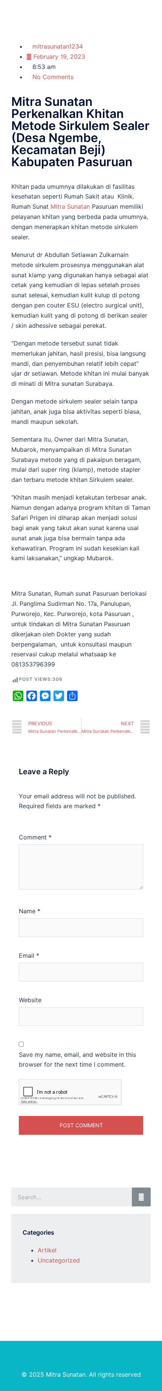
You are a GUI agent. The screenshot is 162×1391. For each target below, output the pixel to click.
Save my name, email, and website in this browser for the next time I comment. (77, 1059)
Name (29, 911)
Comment (35, 837)
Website (30, 1000)
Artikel (47, 1250)
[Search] (141, 1197)
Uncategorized (59, 1260)
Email (29, 955)
